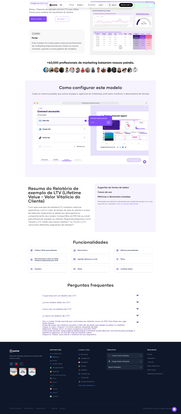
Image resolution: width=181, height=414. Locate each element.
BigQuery (55, 357)
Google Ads (85, 358)
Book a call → (126, 5)
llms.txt (62, 408)
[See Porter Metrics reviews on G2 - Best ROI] (23, 372)
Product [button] (80, 5)
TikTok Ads (85, 377)
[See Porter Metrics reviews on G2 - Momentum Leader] (13, 372)
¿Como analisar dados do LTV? (56, 302)
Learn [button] (101, 5)
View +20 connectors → (86, 385)
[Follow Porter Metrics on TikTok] (21, 364)
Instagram (84, 362)
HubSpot (84, 370)
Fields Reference (153, 366)
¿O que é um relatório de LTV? (56, 316)
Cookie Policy (40, 408)
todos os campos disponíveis (127, 204)
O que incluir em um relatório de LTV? (59, 296)
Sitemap (54, 408)
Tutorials (150, 362)
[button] (38, 19)
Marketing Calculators (155, 374)
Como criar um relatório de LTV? (57, 309)
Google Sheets (57, 367)
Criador (36, 33)
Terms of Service (15, 408)
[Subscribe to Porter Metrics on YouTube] (16, 364)
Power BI (55, 371)
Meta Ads (84, 354)
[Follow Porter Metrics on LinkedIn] (11, 364)
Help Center (151, 370)
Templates (91, 5)
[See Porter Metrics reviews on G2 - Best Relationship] (32, 372)
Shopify (83, 366)
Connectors (84, 350)
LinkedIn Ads (85, 374)
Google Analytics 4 (88, 381)
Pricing (71, 5)
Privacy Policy (28, 408)
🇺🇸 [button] (61, 5)
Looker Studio (57, 364)
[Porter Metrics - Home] (53, 5)
